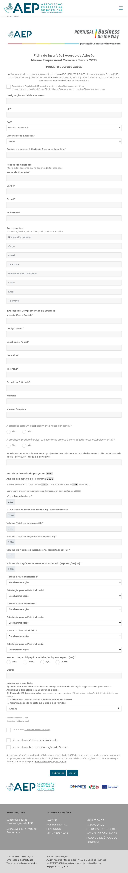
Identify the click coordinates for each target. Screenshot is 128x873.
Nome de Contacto (18, 172)
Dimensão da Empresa (20, 135)
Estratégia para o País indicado (25, 590)
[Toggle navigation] (120, 8)
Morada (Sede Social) (19, 315)
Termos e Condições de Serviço (48, 747)
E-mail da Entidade (18, 382)
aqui (21, 819)
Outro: (10, 669)
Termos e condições (102, 829)
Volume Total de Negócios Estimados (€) (31, 536)
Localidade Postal (17, 342)
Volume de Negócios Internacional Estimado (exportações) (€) (44, 563)
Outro (64, 661)
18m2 (31, 661)
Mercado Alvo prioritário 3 (21, 630)
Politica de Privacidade (43, 740)
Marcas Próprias (16, 409)
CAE (9, 122)
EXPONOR (54, 828)
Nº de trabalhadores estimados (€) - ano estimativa (37, 509)
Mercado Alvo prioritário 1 (22, 576)
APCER (52, 820)
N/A (48, 661)
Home (9, 16)
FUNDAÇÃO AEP (58, 833)
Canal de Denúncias (102, 833)
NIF (8, 108)
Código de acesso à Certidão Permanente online (36, 149)
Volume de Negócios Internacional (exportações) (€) (38, 549)
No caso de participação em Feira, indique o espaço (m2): (41, 657)
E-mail (10, 199)
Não (30, 431)
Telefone (12, 368)
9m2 (14, 661)
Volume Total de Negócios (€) (24, 523)
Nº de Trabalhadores (19, 496)
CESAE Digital (57, 824)
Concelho (12, 355)
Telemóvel (13, 212)
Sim (14, 431)
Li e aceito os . (35, 740)
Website (11, 395)
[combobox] (64, 128)
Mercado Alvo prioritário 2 (22, 603)
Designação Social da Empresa (25, 95)
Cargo (10, 185)
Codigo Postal (15, 328)
